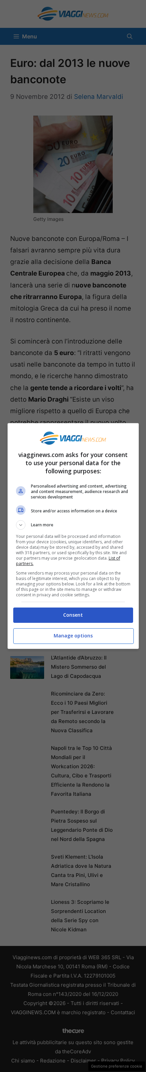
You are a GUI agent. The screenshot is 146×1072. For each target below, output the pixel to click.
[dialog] (73, 536)
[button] (73, 525)
